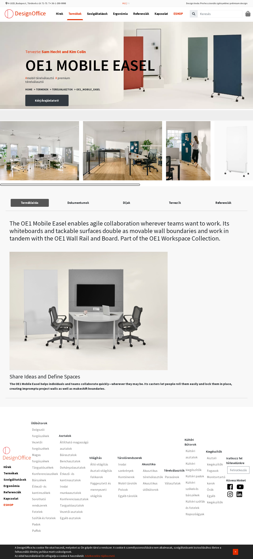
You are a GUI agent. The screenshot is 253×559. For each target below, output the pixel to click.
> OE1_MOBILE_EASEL (87, 89)
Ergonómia (120, 14)
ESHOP (178, 14)
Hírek (59, 14)
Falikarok (96, 477)
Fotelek (37, 512)
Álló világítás (99, 464)
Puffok (36, 531)
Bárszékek (39, 480)
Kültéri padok (195, 476)
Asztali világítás (101, 471)
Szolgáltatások (97, 14)
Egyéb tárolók (127, 496)
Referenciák (141, 14)
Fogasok (212, 471)
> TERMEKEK (41, 89)
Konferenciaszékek (45, 474)
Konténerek (126, 477)
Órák (210, 490)
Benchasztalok (70, 461)
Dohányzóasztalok (72, 467)
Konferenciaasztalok (74, 499)
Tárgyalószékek (42, 467)
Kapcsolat (161, 14)
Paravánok (172, 477)
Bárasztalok (68, 455)
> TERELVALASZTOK (61, 89)
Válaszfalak (172, 483)
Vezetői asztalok (71, 512)
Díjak (126, 203)
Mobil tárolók (127, 483)
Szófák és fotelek (44, 518)
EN (128, 3)
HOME (28, 89)
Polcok (123, 490)
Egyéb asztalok (70, 518)
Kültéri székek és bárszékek (192, 488)
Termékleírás (29, 203)
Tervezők (175, 203)
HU (124, 3)
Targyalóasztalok (72, 505)
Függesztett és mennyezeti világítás (100, 489)
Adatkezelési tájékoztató (100, 556)
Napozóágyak (195, 514)
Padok (36, 524)
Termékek (75, 14)
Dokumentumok (78, 203)
